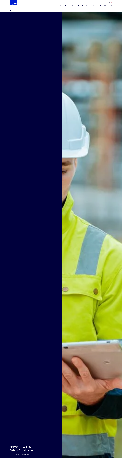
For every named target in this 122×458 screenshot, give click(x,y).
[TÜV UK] (10, 10)
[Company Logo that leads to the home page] (13, 2)
